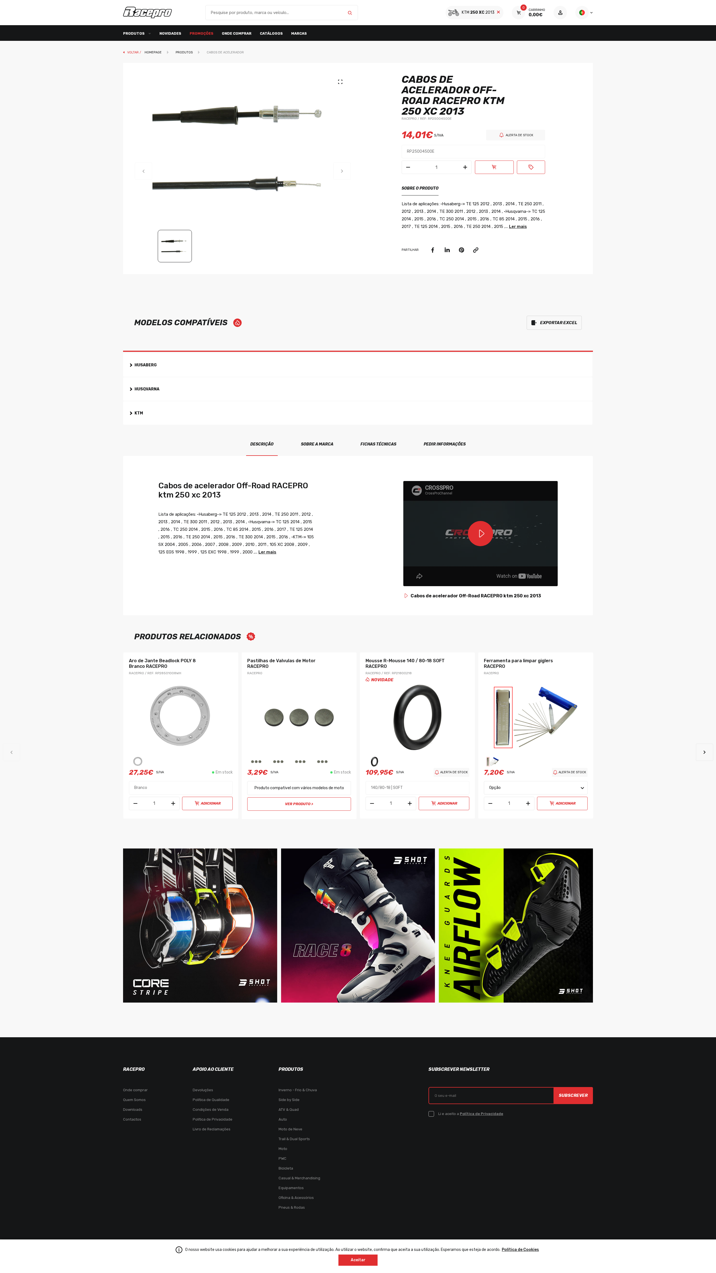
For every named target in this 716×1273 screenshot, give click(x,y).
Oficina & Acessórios (296, 1198)
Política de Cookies (520, 1249)
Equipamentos (291, 1188)
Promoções (201, 33)
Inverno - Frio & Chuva (298, 1090)
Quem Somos (134, 1100)
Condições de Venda (211, 1109)
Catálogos (271, 33)
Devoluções (203, 1090)
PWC (282, 1158)
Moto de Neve (290, 1129)
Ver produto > (299, 804)
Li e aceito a (470, 1114)
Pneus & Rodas (292, 1207)
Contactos (132, 1119)
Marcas (299, 33)
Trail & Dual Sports (294, 1139)
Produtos (184, 52)
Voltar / (134, 52)
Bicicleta (286, 1168)
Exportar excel (558, 322)
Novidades (170, 33)
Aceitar (358, 1260)
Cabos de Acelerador (225, 52)
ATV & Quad (289, 1109)
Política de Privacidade (212, 1119)
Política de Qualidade (211, 1100)
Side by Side (289, 1100)
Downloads (132, 1109)
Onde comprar (236, 33)
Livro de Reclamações (211, 1129)
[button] (704, 752)
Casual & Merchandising (299, 1178)
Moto (283, 1149)
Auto (283, 1119)
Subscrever (573, 1095)
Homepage (153, 52)
